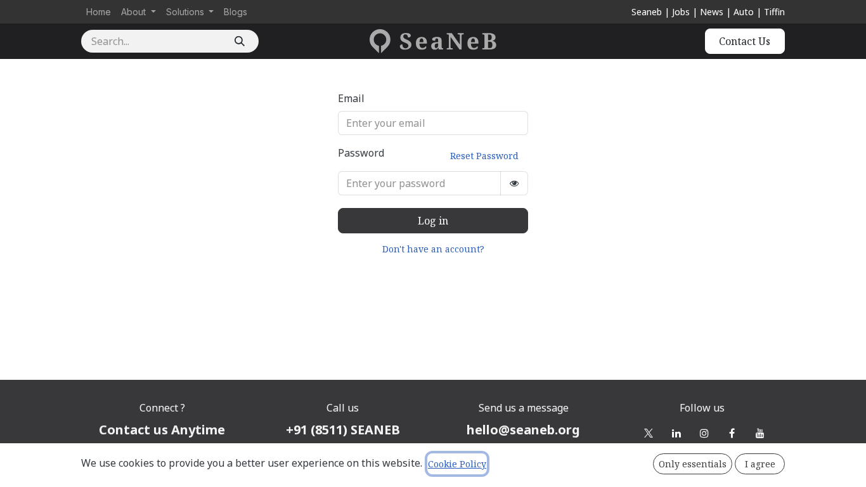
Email (351, 98)
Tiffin (774, 12)
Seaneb (646, 12)
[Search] (239, 41)
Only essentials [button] (693, 464)
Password (428, 154)
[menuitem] (98, 11)
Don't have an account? (433, 249)
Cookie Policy (457, 464)
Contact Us (744, 41)
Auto (744, 12)
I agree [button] (760, 464)
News (711, 12)
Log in (433, 221)
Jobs (681, 12)
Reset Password (484, 156)
